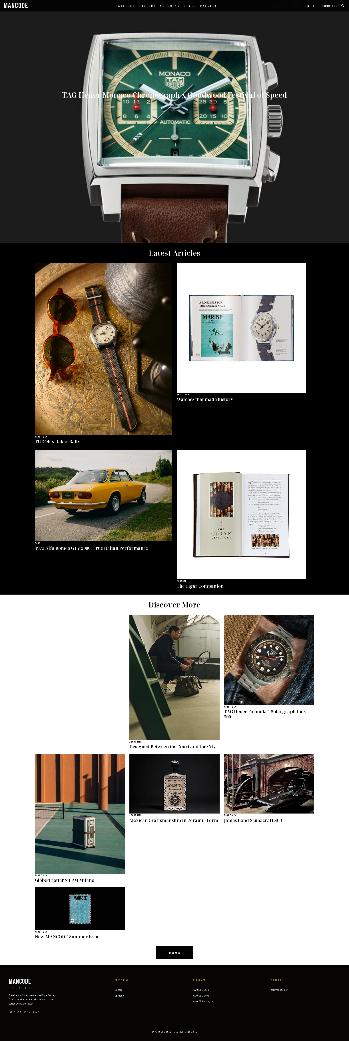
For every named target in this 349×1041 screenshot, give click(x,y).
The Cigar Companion (200, 586)
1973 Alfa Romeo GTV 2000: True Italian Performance (91, 548)
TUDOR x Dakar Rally (57, 441)
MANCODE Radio (201, 989)
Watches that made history (205, 399)
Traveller (124, 5)
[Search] (342, 5)
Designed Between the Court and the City (172, 746)
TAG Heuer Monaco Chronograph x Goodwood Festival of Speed (174, 95)
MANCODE (16, 5)
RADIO (326, 5)
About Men (41, 436)
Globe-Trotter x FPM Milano (64, 880)
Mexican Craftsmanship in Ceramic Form (173, 820)
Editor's (119, 989)
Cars (38, 543)
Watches (209, 5)
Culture (147, 5)
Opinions (119, 995)
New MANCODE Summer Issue (67, 936)
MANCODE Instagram (203, 1001)
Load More (174, 953)
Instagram (15, 1011)
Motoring (170, 5)
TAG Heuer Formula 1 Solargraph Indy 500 (265, 714)
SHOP (336, 5)
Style (190, 5)
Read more (174, 105)
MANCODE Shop (201, 995)
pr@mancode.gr (279, 989)
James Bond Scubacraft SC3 (253, 820)
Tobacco (182, 581)
